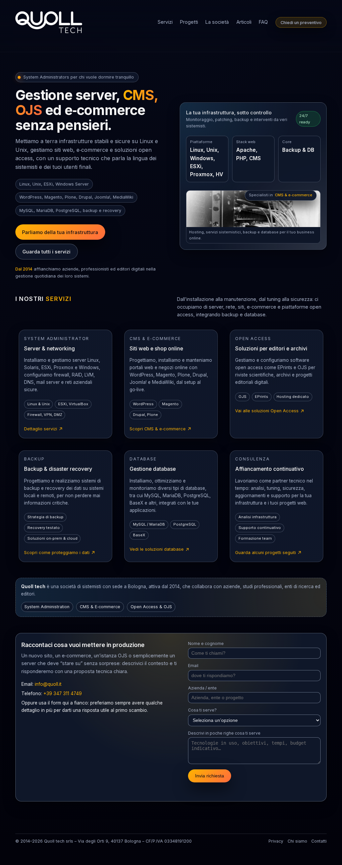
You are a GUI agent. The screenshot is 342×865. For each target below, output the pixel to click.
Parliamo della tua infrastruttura (60, 232)
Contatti (319, 841)
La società (217, 22)
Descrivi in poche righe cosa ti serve (224, 733)
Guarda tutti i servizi (46, 251)
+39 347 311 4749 (62, 693)
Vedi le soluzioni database (160, 550)
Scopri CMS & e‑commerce (161, 429)
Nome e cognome (206, 643)
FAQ (263, 22)
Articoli (243, 22)
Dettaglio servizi (43, 429)
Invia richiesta (209, 775)
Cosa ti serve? (202, 710)
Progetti (189, 22)
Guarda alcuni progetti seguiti (268, 553)
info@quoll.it (48, 684)
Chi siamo (297, 841)
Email (193, 665)
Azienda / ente (202, 687)
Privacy (276, 841)
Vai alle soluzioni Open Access (270, 411)
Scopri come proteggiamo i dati (60, 553)
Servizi (165, 22)
